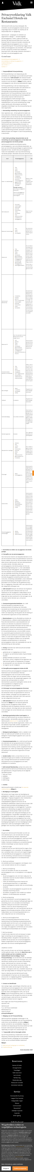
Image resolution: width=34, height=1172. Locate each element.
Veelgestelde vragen (17, 1101)
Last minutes (17, 1075)
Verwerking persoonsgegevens (9, 59)
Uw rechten (4, 65)
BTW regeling (17, 1115)
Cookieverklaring (19, 1156)
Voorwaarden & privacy (17, 1096)
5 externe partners (20, 1146)
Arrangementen (17, 1068)
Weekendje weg (17, 1080)
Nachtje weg (17, 1077)
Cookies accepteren (20, 1168)
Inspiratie (17, 1113)
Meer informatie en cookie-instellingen (12, 1164)
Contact (3, 66)
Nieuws (17, 1103)
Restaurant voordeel (17, 1082)
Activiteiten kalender (17, 1085)
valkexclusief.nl (14, 721)
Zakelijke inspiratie (17, 1110)
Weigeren (6, 1168)
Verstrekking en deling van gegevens (11, 61)
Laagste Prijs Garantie (17, 1098)
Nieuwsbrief (17, 1108)
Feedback (33, 473)
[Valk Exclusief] (16, 3)
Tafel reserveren (17, 1073)
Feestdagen (17, 1070)
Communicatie (17, 1105)
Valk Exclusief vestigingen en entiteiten (13, 1045)
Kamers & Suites (17, 1065)
